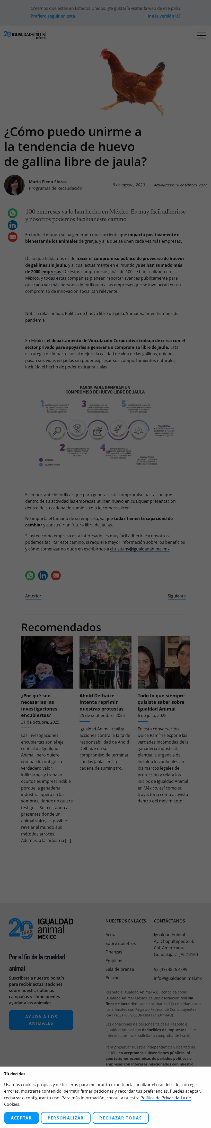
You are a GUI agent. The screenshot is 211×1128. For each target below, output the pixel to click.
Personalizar (66, 1118)
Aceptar (21, 1118)
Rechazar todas (120, 1118)
